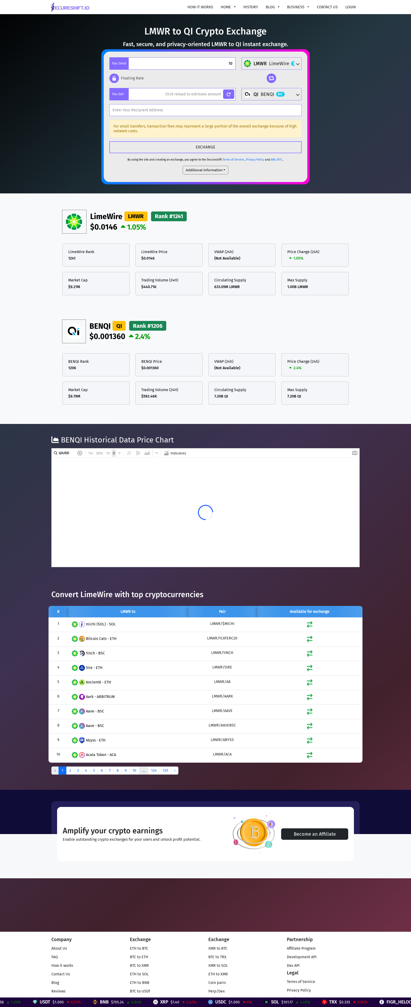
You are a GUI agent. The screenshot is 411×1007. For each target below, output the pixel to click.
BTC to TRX (217, 957)
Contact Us (327, 7)
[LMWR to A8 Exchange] (310, 683)
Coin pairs (217, 982)
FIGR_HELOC (356, 1002)
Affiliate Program (301, 948)
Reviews (58, 991)
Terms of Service (233, 159)
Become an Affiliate (315, 834)
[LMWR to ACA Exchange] (310, 756)
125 (165, 770)
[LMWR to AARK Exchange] (310, 698)
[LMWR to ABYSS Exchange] (310, 741)
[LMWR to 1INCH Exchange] (310, 654)
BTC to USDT (140, 991)
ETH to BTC (139, 948)
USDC (178, 1002)
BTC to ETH (139, 957)
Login (350, 7)
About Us (59, 948)
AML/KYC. (277, 159)
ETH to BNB (139, 982)
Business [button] (296, 7)
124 (154, 770)
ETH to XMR (218, 974)
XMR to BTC (217, 948)
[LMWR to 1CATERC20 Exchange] (310, 640)
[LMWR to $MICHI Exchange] (310, 625)
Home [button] (226, 7)
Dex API (293, 965)
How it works (200, 7)
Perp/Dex (216, 991)
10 (134, 770)
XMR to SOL (218, 965)
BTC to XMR (139, 965)
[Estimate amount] (228, 94)
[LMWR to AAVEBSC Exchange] (310, 727)
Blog (55, 982)
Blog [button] (271, 7)
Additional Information (204, 170)
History (250, 7)
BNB (62, 1002)
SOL (233, 1002)
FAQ (54, 957)
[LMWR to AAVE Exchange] (310, 712)
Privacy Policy (255, 159)
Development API (302, 957)
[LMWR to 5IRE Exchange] (310, 669)
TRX (291, 1002)
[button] (126, 78)
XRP (122, 1002)
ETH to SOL (139, 974)
